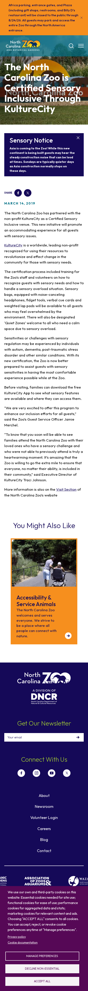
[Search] (71, 46)
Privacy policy (17, 937)
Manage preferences (42, 956)
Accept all (42, 981)
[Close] (81, 18)
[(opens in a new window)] (35, 881)
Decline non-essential (42, 968)
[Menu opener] (81, 45)
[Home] (23, 46)
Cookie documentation (23, 942)
